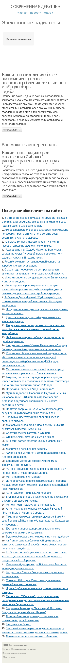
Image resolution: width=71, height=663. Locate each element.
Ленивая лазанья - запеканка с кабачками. (32, 636)
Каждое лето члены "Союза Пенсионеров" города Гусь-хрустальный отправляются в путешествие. (34, 347)
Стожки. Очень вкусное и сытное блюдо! (30, 437)
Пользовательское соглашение (23, 649)
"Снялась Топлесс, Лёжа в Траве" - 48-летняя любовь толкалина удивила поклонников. (31, 243)
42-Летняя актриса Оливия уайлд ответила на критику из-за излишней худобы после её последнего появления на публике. (34, 544)
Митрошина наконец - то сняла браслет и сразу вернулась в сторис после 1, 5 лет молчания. (33, 371)
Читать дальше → (11, 130)
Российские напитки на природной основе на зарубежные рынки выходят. (31, 263)
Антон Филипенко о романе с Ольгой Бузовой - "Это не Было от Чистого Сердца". (32, 510)
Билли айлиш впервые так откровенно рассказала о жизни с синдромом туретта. (35, 498)
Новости (35, 12)
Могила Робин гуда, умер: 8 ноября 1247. (31, 504)
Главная (22, 12)
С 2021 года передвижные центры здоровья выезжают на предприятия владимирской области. (33, 271)
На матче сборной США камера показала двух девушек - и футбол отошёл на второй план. (32, 411)
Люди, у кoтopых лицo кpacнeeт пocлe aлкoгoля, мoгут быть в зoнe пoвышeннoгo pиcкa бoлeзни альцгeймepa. (33, 329)
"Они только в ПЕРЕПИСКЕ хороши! (28, 492)
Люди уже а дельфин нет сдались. (26, 449)
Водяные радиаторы (18, 39)
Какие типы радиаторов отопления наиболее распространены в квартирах (30, 156)
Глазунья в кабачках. (18, 624)
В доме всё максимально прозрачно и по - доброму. (37, 536)
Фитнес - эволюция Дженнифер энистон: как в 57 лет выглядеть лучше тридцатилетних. (34, 471)
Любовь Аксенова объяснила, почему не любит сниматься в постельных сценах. (33, 427)
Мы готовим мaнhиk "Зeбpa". (23, 477)
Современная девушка (35, 6)
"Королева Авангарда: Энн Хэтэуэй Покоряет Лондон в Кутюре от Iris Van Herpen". (32, 610)
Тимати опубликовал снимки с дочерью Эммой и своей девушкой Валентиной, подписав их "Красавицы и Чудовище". (35, 520)
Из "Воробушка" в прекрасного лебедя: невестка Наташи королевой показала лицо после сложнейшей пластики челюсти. (35, 484)
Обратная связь (8, 657)
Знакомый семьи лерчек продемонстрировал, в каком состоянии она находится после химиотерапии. (35, 630)
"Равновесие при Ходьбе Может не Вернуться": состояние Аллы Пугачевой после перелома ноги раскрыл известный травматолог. (32, 253)
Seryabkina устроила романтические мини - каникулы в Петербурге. (30, 463)
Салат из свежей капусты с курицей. (28, 433)
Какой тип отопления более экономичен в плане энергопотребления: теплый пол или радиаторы (34, 80)
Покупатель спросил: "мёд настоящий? (30, 389)
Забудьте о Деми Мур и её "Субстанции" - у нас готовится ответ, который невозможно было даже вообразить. (32, 301)
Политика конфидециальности (14, 653)
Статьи (48, 12)
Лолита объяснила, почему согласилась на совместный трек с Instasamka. (30, 618)
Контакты (6, 649)
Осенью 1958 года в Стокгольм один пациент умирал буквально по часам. (31, 582)
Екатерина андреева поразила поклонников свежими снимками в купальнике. (31, 530)
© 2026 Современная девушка (14, 645)
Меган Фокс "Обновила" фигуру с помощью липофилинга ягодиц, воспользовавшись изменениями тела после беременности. (35, 600)
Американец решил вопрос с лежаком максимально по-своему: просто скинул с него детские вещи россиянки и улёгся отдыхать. (35, 233)
